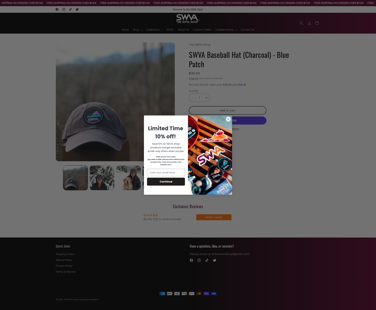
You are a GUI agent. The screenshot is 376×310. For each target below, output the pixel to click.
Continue (166, 181)
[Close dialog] (228, 119)
